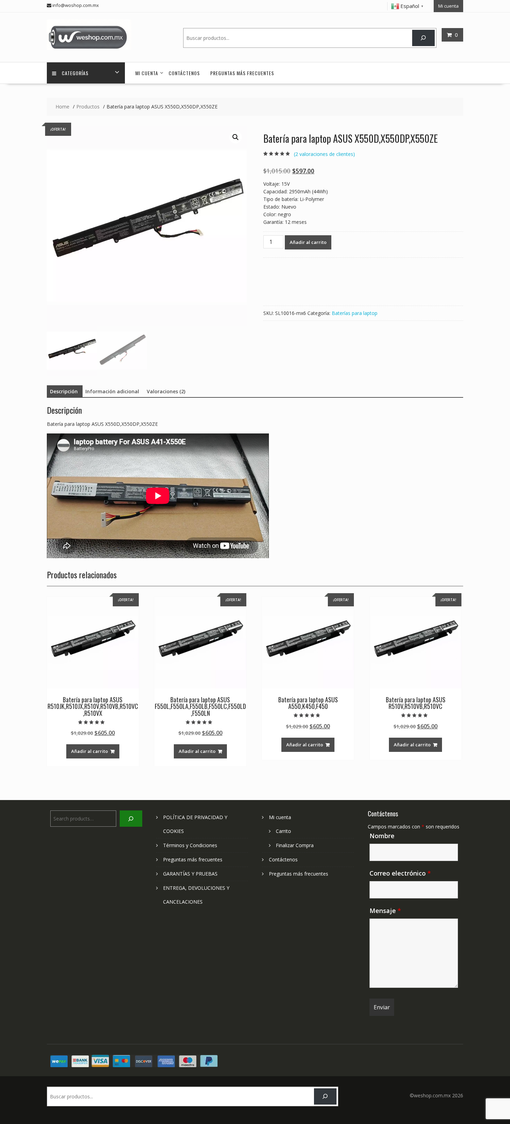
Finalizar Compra (295, 845)
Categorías (75, 73)
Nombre (381, 836)
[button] (235, 137)
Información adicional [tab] (112, 391)
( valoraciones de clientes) (324, 154)
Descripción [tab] (64, 391)
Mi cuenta (448, 6)
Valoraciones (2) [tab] (166, 391)
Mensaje (385, 910)
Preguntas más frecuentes (242, 73)
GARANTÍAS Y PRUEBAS (190, 873)
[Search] (423, 38)
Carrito (283, 831)
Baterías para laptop (354, 313)
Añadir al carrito (308, 242)
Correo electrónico (400, 873)
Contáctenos (184, 73)
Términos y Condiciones (190, 845)
